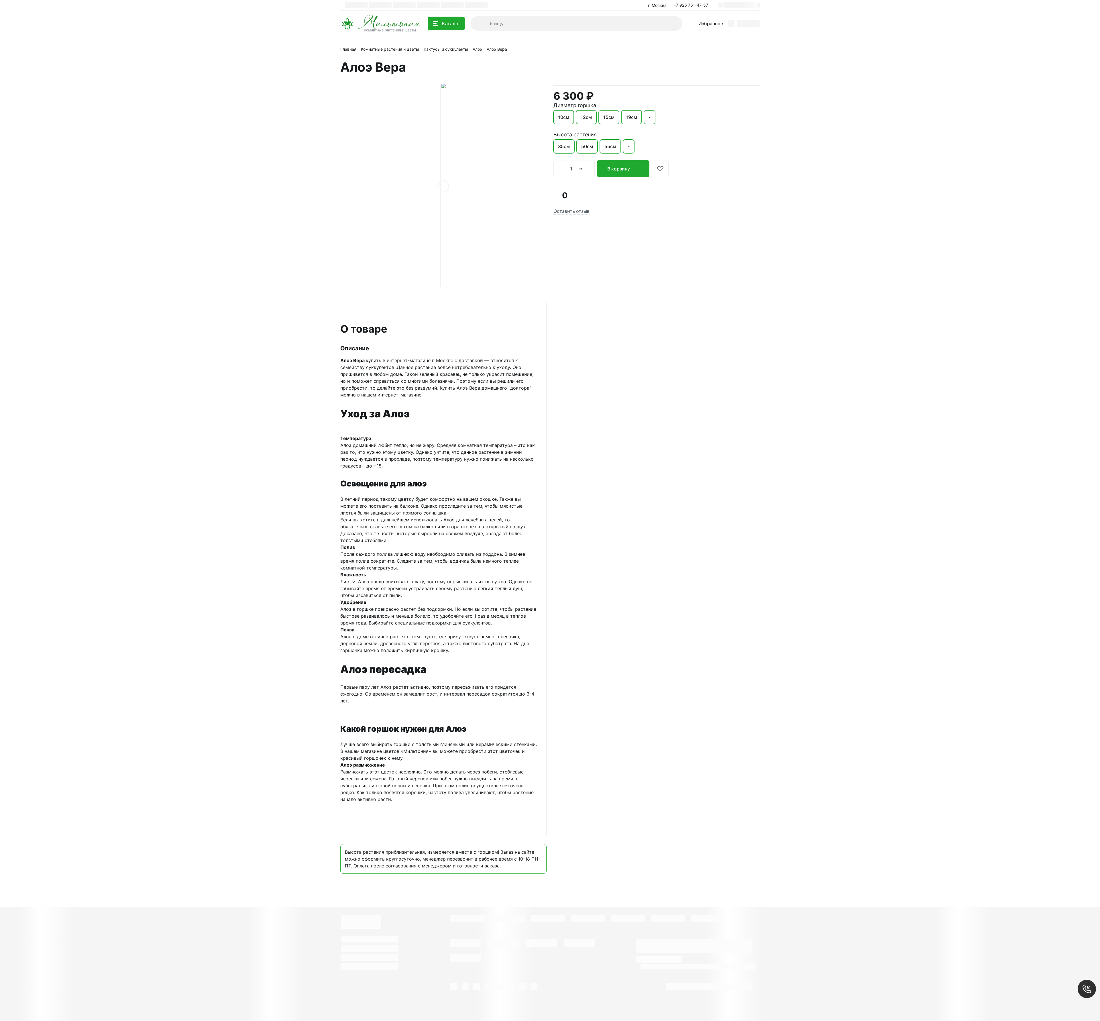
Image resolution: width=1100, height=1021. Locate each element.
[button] (692, 5)
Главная (348, 49)
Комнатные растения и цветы (390, 49)
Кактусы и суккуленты (446, 49)
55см (610, 146)
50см (587, 146)
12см (586, 117)
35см (564, 146)
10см (563, 117)
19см (631, 117)
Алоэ (477, 49)
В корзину (618, 169)
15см (608, 117)
